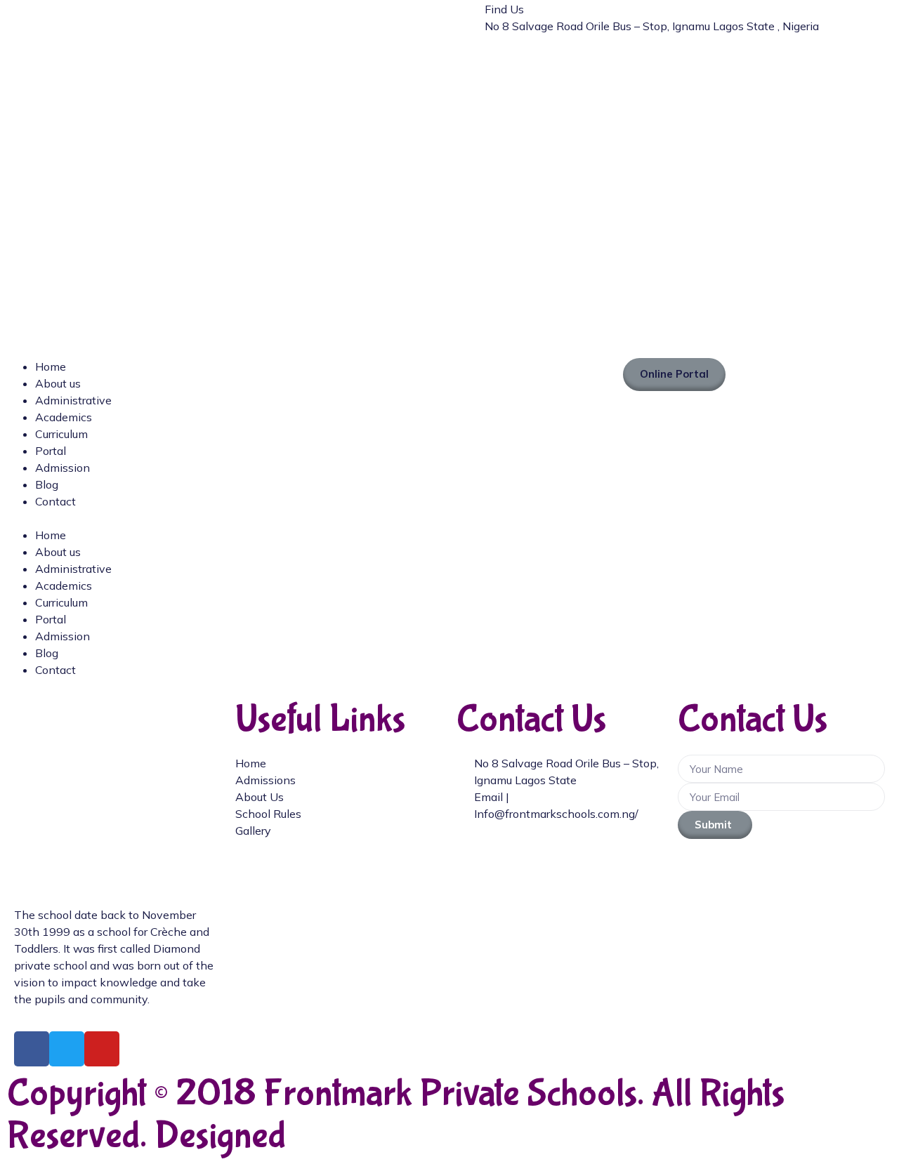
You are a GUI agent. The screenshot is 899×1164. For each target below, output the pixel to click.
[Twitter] (66, 1048)
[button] (224, 518)
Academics (63, 417)
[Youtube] (101, 1048)
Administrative (73, 400)
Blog (46, 484)
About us (58, 383)
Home (50, 366)
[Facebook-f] (31, 1048)
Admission (62, 468)
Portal (50, 451)
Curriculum (61, 434)
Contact (55, 501)
